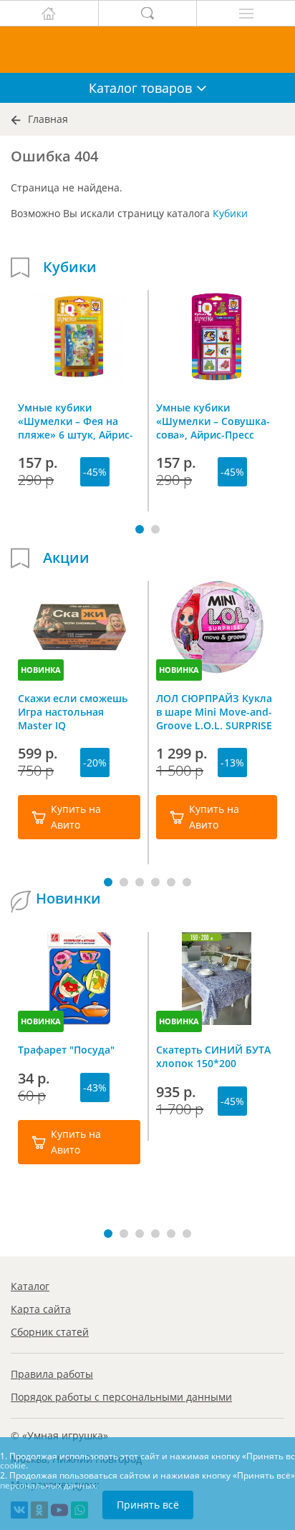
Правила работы (52, 1374)
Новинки (68, 898)
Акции (66, 558)
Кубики (230, 213)
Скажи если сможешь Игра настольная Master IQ (72, 711)
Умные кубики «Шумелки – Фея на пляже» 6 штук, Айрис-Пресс (75, 421)
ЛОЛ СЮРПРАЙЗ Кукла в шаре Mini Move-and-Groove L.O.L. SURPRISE (214, 711)
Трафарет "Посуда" (66, 1049)
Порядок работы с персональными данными (121, 1397)
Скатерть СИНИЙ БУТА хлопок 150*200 (213, 1056)
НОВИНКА (41, 669)
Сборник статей (50, 1332)
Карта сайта (41, 1309)
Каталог (30, 1286)
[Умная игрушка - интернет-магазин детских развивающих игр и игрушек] (147, 49)
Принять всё (148, 1504)
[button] (139, 529)
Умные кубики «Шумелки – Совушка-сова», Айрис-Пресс (213, 421)
